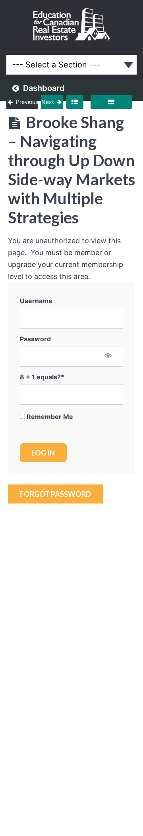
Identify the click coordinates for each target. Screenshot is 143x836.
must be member (73, 252)
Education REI (72, 24)
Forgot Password (55, 494)
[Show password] (108, 356)
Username (36, 301)
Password (35, 339)
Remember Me (49, 417)
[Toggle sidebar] (74, 102)
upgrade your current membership (65, 264)
